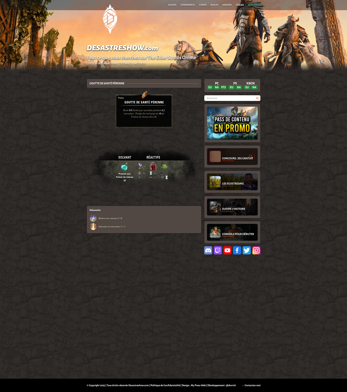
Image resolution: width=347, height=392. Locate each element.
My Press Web (198, 385)
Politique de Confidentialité (165, 385)
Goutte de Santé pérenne (144, 102)
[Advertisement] (43, 119)
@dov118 (231, 385)
